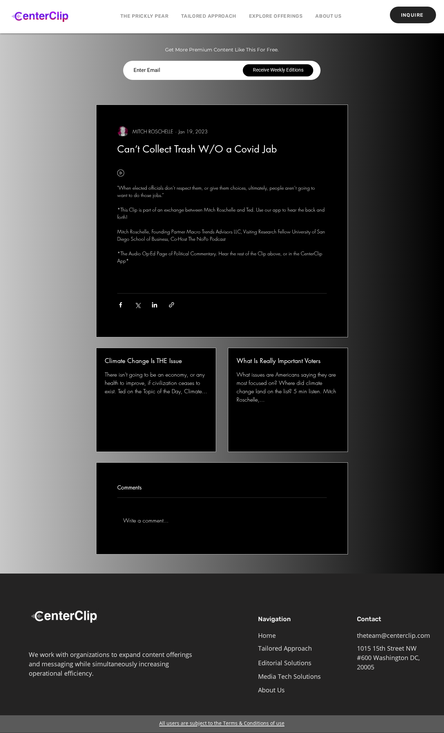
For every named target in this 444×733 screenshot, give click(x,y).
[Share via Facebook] (120, 305)
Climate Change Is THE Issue (143, 360)
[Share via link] (171, 305)
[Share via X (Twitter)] (137, 305)
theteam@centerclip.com (393, 635)
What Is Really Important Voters (279, 360)
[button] (276, 16)
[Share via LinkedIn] (154, 305)
